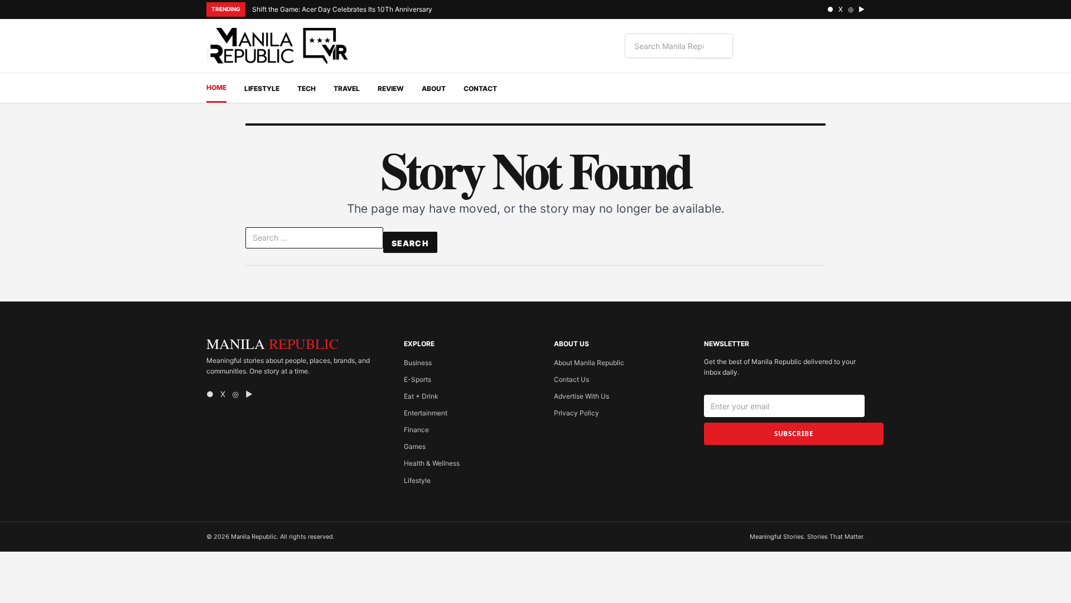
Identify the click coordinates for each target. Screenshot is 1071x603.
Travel (347, 88)
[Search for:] (314, 240)
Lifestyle (261, 88)
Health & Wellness (432, 463)
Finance (416, 429)
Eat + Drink (421, 396)
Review (391, 88)
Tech (306, 88)
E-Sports (417, 379)
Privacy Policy (576, 413)
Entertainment (425, 413)
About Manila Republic (589, 362)
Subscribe (793, 433)
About (434, 88)
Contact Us (571, 379)
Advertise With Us (581, 396)
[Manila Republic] (278, 46)
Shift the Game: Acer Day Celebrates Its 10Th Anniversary (342, 9)
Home (216, 87)
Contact (480, 88)
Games (415, 446)
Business (418, 362)
